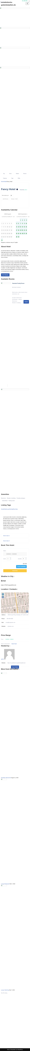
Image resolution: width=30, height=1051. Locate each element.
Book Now (15, 570)
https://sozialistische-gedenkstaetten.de (16, 662)
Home (2, 181)
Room (14, 509)
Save (28, 2)
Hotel (5, 509)
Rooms (24, 173)
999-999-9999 (10, 618)
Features (5, 178)
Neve (8, 1049)
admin (25, 189)
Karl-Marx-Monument (6, 777)
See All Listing (4, 992)
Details (17, 173)
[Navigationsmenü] (27, 3)
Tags (12, 178)
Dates (4, 550)
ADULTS (4, 558)
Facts (10, 173)
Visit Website (5, 274)
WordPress (20, 1049)
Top (4, 173)
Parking (11, 509)
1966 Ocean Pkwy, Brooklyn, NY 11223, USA (18, 614)
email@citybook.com (10, 622)
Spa (17, 509)
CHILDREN (19, 558)
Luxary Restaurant (5, 883)
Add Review (5, 199)
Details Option (6, 511)
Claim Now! (14, 643)
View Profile (15, 667)
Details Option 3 (6, 540)
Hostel (2, 509)
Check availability (21, 566)
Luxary (7, 509)
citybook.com (10, 626)
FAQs (19, 178)
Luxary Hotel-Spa (5, 990)
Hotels (5, 181)
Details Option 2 (6, 535)
